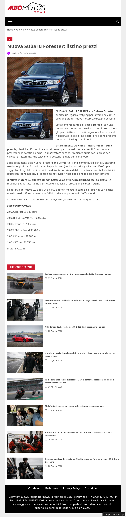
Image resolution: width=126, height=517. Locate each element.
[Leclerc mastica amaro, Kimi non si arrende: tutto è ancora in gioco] (25, 283)
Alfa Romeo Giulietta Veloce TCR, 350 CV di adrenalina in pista (75, 326)
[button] (117, 21)
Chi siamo (34, 488)
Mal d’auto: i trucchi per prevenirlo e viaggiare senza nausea (74, 406)
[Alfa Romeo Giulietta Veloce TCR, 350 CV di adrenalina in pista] (25, 336)
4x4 (9, 39)
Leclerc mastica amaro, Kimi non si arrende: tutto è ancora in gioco (78, 274)
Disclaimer (91, 488)
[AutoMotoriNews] (26, 8)
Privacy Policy (71, 488)
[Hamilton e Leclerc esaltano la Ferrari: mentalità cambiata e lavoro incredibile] (25, 441)
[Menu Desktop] (10, 21)
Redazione (51, 488)
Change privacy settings (114, 514)
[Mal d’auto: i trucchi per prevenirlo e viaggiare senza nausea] (25, 415)
